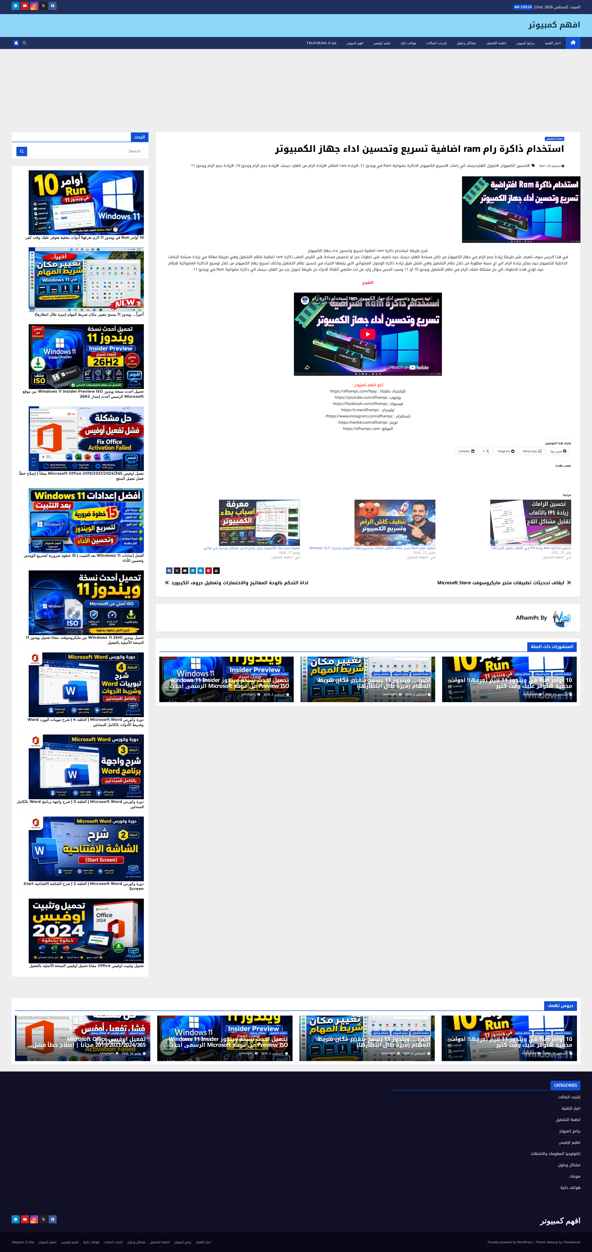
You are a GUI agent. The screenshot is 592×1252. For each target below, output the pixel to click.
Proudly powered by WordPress (510, 1242)
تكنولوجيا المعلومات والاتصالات (555, 1153)
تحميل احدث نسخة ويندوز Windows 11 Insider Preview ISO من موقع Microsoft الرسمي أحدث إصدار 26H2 (229, 686)
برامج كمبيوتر (525, 43)
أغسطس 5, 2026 (414, 1053)
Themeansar (571, 1242)
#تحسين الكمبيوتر (515, 165)
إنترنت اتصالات (436, 43)
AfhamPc (527, 617)
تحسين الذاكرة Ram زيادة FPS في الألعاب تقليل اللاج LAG (531, 548)
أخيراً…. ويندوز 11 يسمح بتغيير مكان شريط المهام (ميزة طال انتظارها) (374, 683)
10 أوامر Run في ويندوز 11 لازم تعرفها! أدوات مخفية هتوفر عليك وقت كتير (511, 683)
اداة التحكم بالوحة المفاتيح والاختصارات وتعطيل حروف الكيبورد (239, 582)
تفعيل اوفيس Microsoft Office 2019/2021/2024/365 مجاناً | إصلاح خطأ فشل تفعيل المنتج (89, 1045)
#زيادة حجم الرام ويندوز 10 (257, 165)
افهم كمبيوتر (554, 24)
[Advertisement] (296, 83)
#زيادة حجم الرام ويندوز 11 (212, 165)
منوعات (574, 1176)
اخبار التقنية (553, 43)
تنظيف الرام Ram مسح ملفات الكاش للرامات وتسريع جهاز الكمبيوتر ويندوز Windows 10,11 (372, 548)
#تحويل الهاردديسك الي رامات (474, 165)
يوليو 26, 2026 (131, 1053)
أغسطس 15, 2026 (556, 1053)
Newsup (552, 1242)
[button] (24, 42)
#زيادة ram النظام (343, 165)
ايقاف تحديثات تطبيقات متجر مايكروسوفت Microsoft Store (500, 582)
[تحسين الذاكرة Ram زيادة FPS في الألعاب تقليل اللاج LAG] (505, 523)
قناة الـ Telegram (321, 43)
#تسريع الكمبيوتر (434, 165)
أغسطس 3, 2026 (272, 1053)
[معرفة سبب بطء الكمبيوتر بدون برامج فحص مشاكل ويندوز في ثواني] (234, 523)
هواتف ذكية (408, 43)
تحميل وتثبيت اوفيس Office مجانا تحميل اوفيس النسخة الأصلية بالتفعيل (86, 966)
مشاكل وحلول (466, 43)
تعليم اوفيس (382, 43)
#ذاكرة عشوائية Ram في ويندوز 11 (389, 165)
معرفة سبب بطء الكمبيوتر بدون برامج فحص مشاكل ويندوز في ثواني (252, 548)
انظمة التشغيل (496, 43)
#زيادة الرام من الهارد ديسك (304, 165)
